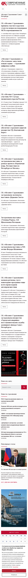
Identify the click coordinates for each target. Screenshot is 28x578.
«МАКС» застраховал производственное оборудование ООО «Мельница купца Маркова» (13, 415)
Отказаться (14, 574)
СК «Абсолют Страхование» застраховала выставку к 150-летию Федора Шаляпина (13, 247)
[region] (14, 561)
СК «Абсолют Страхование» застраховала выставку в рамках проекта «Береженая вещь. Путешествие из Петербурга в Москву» (12, 163)
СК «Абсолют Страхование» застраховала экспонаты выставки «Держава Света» (12, 195)
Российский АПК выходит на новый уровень (13, 469)
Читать (4, 50)
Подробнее (15, 567)
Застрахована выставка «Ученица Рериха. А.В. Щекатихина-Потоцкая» (11, 220)
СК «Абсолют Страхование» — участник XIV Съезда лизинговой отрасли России (13, 96)
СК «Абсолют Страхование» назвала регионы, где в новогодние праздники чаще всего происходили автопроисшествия (13, 282)
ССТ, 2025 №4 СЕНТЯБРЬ (9, 482)
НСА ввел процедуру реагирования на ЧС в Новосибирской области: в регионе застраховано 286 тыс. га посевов (13, 434)
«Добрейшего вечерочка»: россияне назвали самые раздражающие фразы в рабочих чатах (13, 425)
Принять (14, 570)
